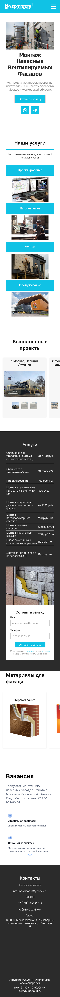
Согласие (45, 651)
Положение (30, 651)
